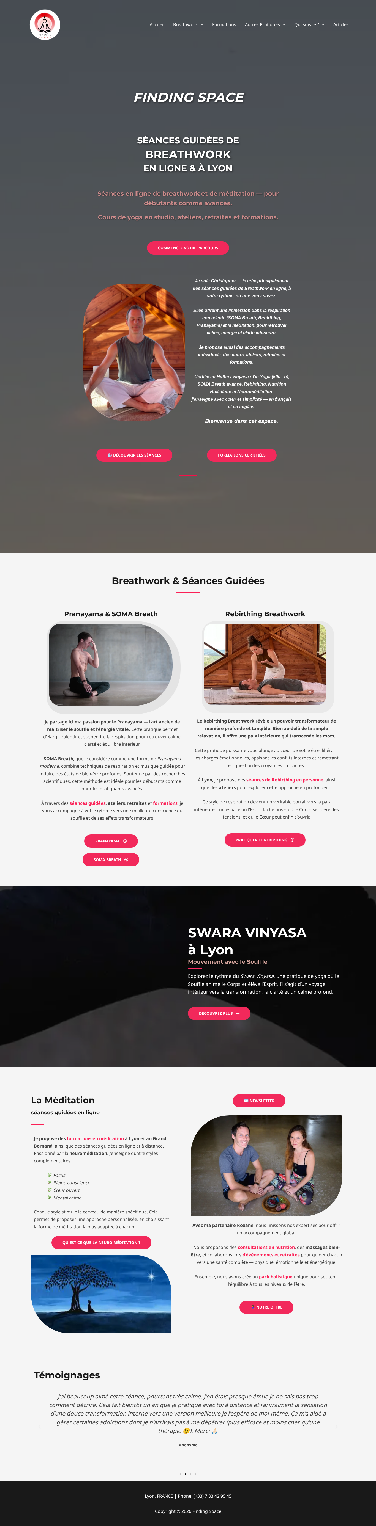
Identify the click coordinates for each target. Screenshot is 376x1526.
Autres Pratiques (262, 24)
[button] (39, 1427)
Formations (224, 24)
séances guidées (88, 803)
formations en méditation (95, 1138)
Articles (341, 24)
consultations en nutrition (266, 1247)
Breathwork (185, 24)
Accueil (157, 24)
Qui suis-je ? (306, 24)
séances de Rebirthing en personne (284, 780)
